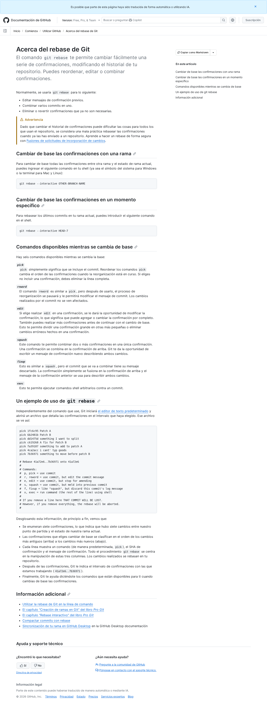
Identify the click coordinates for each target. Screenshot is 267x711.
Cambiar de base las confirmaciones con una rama (73, 153)
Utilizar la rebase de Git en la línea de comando (57, 604)
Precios (93, 696)
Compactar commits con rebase (46, 620)
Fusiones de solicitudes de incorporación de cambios (66, 141)
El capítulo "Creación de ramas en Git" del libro (63, 610)
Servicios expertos (113, 696)
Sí (25, 665)
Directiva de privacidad (29, 672)
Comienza (31, 31)
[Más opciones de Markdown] (213, 52)
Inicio (16, 31)
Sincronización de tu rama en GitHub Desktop (56, 626)
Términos (51, 696)
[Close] (256, 6)
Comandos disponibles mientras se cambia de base (74, 247)
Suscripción (253, 20)
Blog (131, 696)
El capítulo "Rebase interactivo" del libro (58, 615)
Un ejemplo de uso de (55, 401)
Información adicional (41, 594)
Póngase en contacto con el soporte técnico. (127, 670)
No (39, 665)
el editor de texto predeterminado (123, 411)
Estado (81, 696)
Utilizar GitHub (52, 31)
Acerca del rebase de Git (82, 31)
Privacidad (66, 696)
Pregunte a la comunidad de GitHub (122, 664)
